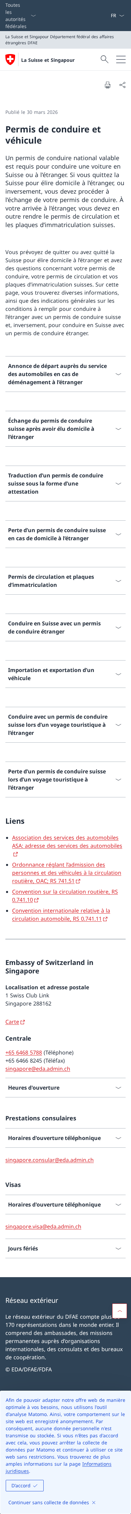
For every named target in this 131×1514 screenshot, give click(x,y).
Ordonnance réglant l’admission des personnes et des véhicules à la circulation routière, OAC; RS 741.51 (66, 873)
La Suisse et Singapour (48, 60)
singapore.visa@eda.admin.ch (43, 1226)
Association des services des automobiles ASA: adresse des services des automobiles (67, 841)
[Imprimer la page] (107, 84)
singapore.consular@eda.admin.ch (49, 1160)
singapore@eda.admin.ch (37, 1068)
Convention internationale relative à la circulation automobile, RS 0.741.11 (61, 914)
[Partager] (122, 84)
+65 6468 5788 (23, 1052)
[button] (119, 1311)
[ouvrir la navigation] (121, 59)
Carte (12, 1021)
